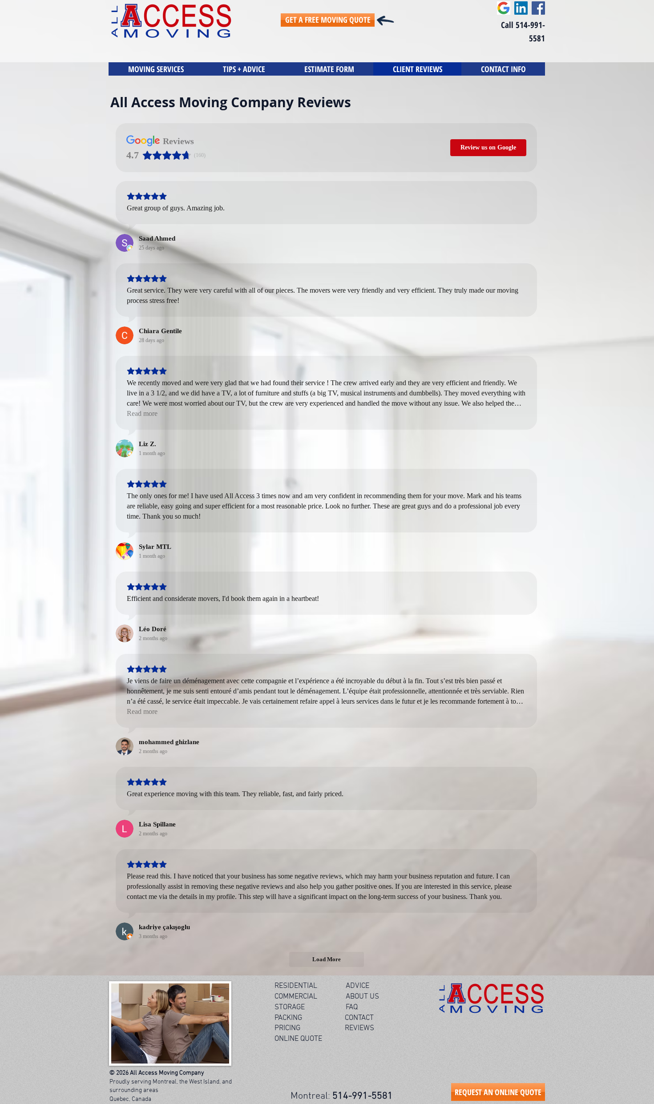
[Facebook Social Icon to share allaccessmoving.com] (538, 8)
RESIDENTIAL (296, 986)
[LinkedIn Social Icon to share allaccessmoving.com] (521, 8)
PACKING (289, 1018)
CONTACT (360, 1018)
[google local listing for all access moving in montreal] (503, 8)
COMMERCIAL (296, 996)
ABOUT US (362, 996)
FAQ (352, 1007)
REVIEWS (359, 1028)
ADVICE (357, 986)
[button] (244, 69)
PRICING (287, 1028)
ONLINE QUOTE (298, 1039)
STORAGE (290, 1007)
